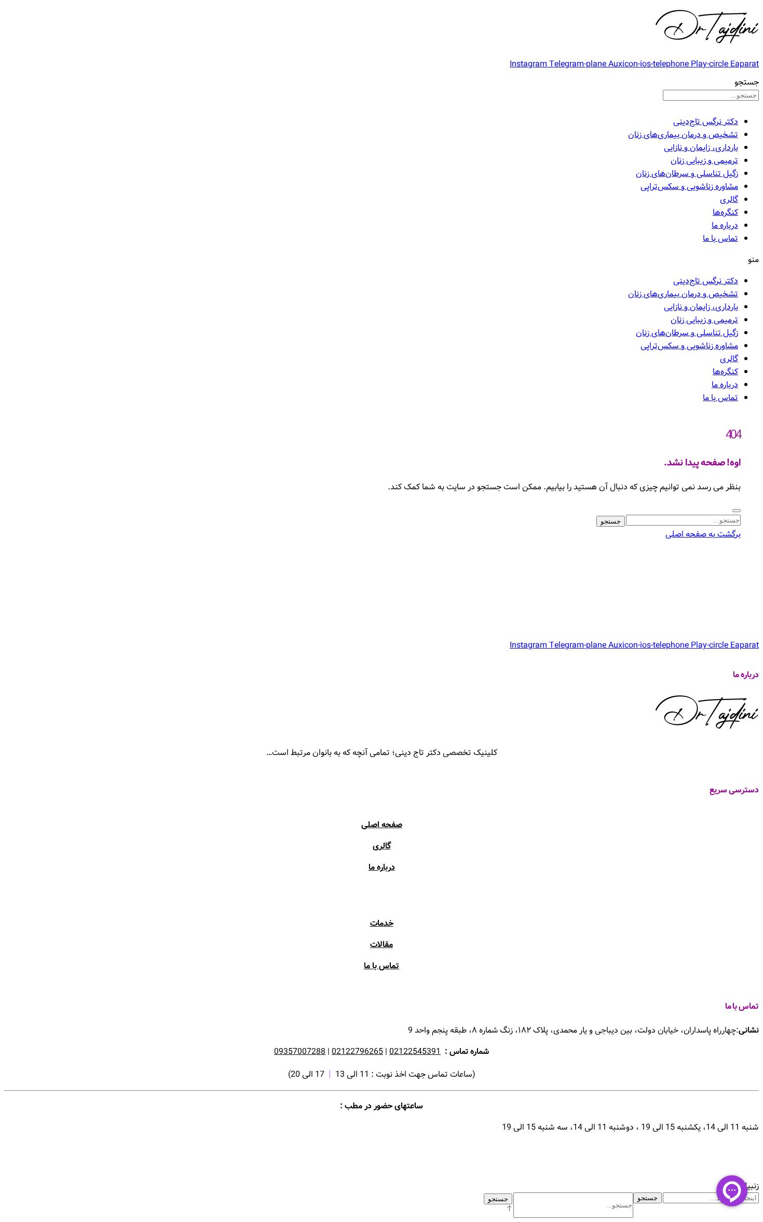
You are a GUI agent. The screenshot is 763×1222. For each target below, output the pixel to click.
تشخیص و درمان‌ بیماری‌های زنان (683, 134)
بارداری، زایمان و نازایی (701, 147)
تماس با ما (720, 238)
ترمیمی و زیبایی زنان (704, 160)
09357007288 (299, 1051)
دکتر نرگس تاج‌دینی (705, 121)
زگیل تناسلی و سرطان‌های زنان (687, 173)
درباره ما (725, 225)
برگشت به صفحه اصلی (703, 534)
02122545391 (415, 1051)
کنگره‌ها (725, 212)
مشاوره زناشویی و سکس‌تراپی (689, 186)
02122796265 (357, 1051)
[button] (381, 259)
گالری (729, 199)
